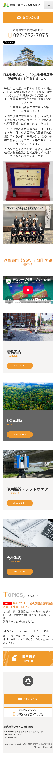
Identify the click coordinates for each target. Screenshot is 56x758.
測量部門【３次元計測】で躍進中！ (28, 262)
